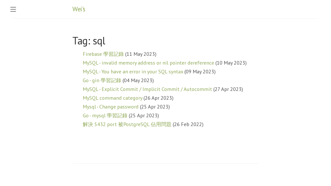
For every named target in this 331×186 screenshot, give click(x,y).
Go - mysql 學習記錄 (105, 115)
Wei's (78, 9)
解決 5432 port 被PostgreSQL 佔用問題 (127, 124)
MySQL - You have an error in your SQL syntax (133, 71)
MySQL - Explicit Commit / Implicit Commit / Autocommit (147, 89)
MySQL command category (112, 98)
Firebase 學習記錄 (103, 54)
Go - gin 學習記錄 (102, 80)
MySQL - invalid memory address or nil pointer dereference (148, 62)
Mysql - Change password (111, 106)
